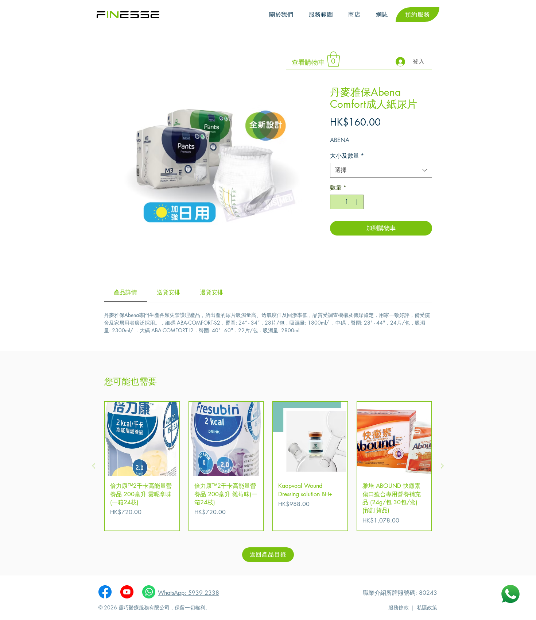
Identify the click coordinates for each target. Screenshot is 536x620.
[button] (321, 14)
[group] (268, 466)
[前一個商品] (93, 466)
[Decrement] (336, 202)
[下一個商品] (442, 466)
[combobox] (381, 170)
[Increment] (357, 202)
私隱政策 (427, 607)
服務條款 (398, 607)
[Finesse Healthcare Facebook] (105, 591)
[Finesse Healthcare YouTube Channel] (126, 591)
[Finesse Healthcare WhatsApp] (148, 591)
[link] (125, 292)
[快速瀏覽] (142, 439)
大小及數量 (347, 156)
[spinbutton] (346, 202)
